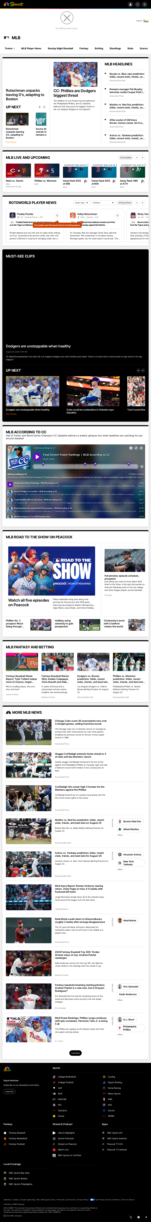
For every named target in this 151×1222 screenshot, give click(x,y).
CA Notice (116, 1200)
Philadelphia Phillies (129, 1028)
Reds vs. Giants (14, 180)
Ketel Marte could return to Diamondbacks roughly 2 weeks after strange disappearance (80, 920)
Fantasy (83, 48)
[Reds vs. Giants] (18, 171)
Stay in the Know (11, 1080)
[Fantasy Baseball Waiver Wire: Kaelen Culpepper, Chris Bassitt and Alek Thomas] (58, 662)
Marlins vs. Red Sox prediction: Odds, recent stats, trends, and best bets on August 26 (127, 106)
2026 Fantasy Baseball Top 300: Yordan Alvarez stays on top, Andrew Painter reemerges (77, 954)
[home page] (14, 4)
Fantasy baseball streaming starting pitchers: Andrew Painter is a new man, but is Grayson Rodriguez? (80, 987)
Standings (115, 48)
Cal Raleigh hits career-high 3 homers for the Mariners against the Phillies (79, 788)
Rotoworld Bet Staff (117, 80)
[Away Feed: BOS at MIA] (75, 171)
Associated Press (117, 96)
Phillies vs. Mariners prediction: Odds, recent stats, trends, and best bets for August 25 (128, 679)
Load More (75, 1053)
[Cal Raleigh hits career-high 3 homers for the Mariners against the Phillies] (28, 798)
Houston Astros (132, 854)
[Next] (44, 107)
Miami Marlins (131, 829)
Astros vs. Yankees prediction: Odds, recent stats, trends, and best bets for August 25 (79, 854)
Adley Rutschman (87, 214)
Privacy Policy (82, 1200)
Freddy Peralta (25, 214)
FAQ (38, 1200)
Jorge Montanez (61, 909)
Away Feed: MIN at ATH (129, 182)
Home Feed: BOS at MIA (101, 182)
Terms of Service (128, 1200)
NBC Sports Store (48, 1200)
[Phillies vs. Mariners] (47, 171)
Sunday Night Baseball (60, 48)
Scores (144, 48)
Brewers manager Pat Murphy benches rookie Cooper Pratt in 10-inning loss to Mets (127, 91)
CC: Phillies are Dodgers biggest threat (75, 93)
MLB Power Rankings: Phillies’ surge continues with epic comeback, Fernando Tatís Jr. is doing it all (81, 1020)
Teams (8, 48)
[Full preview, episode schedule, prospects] (125, 560)
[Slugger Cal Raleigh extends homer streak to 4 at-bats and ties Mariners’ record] (28, 765)
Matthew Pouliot (48, 697)
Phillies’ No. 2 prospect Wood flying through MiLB (14, 623)
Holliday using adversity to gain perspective (64, 623)
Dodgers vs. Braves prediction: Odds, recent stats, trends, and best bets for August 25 (93, 679)
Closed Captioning (27, 1200)
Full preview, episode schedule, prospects (122, 577)
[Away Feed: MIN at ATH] (132, 171)
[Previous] (39, 107)
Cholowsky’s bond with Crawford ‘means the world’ (114, 623)
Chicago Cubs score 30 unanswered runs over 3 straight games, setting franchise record (81, 722)
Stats (130, 48)
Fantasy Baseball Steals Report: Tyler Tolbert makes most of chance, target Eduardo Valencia (21, 679)
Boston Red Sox (132, 821)
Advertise (7, 1200)
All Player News (125, 203)
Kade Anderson (128, 994)
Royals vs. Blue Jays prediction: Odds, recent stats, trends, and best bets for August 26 (127, 75)
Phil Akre (108, 595)
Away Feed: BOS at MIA (72, 182)
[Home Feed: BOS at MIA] (104, 171)
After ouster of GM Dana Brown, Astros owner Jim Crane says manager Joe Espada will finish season (127, 121)
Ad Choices (70, 1200)
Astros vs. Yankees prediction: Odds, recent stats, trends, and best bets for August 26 (127, 137)
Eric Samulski (60, 1008)
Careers (16, 1200)
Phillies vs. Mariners (46, 180)
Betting (99, 48)
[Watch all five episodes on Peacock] (51, 570)
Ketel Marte (129, 920)
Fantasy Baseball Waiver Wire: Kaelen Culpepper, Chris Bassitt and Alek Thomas (55, 679)
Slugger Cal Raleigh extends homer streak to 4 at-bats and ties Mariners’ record (80, 755)
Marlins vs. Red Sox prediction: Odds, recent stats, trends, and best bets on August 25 (79, 821)
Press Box (61, 1200)
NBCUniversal (19, 1204)
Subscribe (9, 1091)
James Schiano (12, 694)
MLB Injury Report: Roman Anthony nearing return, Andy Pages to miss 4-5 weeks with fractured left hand (79, 888)
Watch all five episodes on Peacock (28, 602)
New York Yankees (128, 863)
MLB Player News (31, 48)
